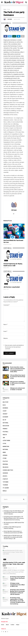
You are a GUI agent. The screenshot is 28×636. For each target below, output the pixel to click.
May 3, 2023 (6, 289)
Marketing (6, 446)
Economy (5, 417)
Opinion (5, 455)
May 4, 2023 (6, 267)
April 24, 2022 (17, 19)
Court (5, 411)
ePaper (17, 624)
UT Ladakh (6, 487)
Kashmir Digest (5, 618)
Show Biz (5, 473)
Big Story (5, 402)
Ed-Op (8, 9)
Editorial (5, 422)
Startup (5, 479)
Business (5, 408)
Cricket (5, 413)
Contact (12, 624)
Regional (5, 464)
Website (6, 338)
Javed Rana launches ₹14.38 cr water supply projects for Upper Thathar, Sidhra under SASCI (14, 564)
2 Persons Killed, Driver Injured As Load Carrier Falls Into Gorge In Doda (17, 377)
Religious (5, 467)
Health (5, 434)
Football (5, 431)
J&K (4, 437)
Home (5, 9)
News (4, 452)
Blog (4, 405)
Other (4, 458)
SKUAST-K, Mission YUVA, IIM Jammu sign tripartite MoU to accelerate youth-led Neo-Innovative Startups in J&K (13, 537)
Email (5, 331)
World (5, 491)
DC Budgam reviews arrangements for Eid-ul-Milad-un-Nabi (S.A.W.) (17, 585)
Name (6, 324)
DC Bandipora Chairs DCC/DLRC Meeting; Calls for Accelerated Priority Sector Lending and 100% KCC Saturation (14, 512)
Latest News (6, 440)
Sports (5, 476)
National (5, 449)
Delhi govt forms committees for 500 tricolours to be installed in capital (17, 383)
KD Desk (10, 19)
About (7, 624)
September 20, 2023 (7, 244)
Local (4, 443)
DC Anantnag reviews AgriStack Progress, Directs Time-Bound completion (17, 578)
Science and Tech (8, 470)
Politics (5, 461)
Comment (7, 305)
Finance (5, 428)
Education (6, 425)
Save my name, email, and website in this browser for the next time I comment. (14, 347)
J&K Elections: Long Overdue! (12, 287)
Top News (5, 482)
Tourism (5, 485)
